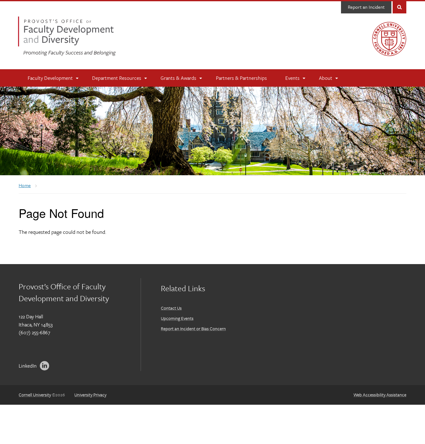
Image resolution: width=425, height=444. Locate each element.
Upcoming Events (177, 318)
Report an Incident (366, 6)
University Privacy (90, 394)
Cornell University (35, 394)
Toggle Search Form (399, 6)
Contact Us (171, 308)
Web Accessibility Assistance (379, 394)
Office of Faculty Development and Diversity (67, 36)
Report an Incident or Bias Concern (193, 328)
